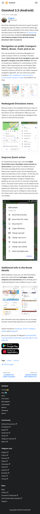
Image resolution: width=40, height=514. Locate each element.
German (4, 458)
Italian (3, 461)
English (4, 452)
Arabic (3, 476)
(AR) (2, 340)
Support (4, 501)
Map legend (5, 402)
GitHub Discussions (8, 424)
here (10, 75)
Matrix (3, 442)
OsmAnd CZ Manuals (8, 495)
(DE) (19, 338)
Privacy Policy (32, 33)
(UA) (23, 338)
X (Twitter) (31, 329)
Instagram (13, 331)
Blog (3, 490)
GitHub (4, 492)
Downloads (5, 404)
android (16, 360)
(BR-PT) (31, 338)
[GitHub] (9, 21)
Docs (3, 396)
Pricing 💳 (5, 390)
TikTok (25, 329)
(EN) (9, 338)
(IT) (13, 338)
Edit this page (8, 364)
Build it (3, 407)
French (3, 455)
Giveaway (4, 410)
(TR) (6, 340)
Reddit (3, 331)
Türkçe (3, 479)
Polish (3, 467)
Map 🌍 (4, 393)
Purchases (5, 399)
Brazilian (4, 473)
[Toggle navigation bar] (2, 2)
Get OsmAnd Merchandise (10, 498)
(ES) (27, 338)
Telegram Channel (7, 439)
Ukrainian (4, 464)
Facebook (18, 329)
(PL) (36, 338)
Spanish (4, 470)
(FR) (16, 338)
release (9, 360)
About (3, 413)
